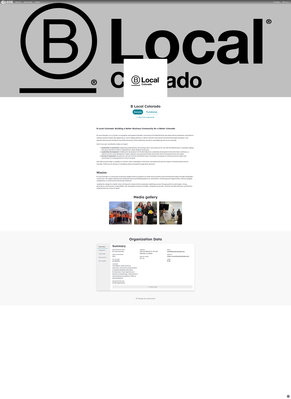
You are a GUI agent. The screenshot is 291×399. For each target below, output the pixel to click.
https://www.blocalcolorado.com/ (178, 256)
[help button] (288, 396)
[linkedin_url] (169, 261)
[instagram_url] (167, 261)
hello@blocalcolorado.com (176, 251)
